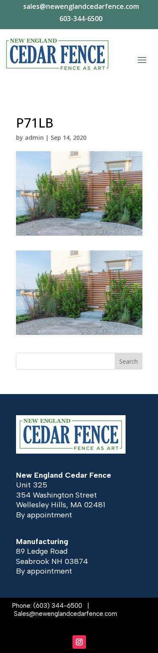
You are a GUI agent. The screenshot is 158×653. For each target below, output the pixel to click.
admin (34, 137)
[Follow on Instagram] (79, 642)
